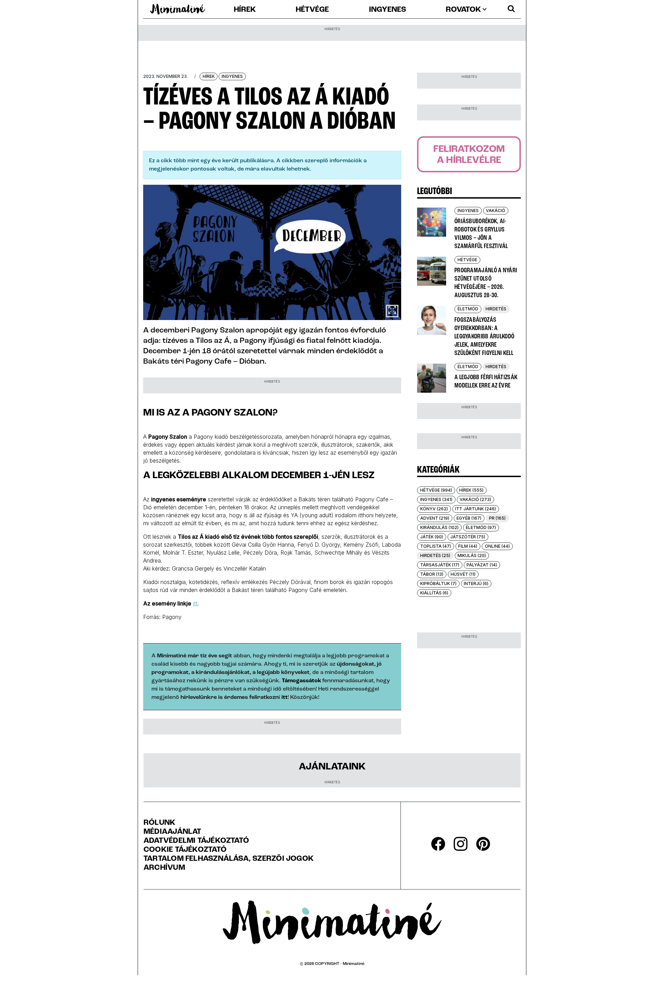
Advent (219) (434, 518)
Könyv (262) (434, 508)
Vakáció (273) (475, 499)
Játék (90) (431, 536)
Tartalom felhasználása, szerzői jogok (229, 859)
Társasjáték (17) (439, 564)
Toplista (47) (435, 546)
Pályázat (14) (482, 564)
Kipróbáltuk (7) (438, 583)
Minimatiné (354, 964)
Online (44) (497, 546)
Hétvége (312, 10)
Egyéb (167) (468, 518)
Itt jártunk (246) (475, 508)
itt (195, 603)
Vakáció (495, 210)
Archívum (164, 868)
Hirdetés (496, 308)
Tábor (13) (431, 574)
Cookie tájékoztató (185, 850)
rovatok (463, 10)
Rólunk (159, 823)
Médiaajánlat (173, 832)
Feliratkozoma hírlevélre (469, 155)
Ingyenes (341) (436, 499)
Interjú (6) (476, 583)
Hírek (245, 10)
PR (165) (497, 518)
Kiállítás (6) (434, 592)
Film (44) (467, 546)
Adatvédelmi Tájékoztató (196, 841)
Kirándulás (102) (439, 527)
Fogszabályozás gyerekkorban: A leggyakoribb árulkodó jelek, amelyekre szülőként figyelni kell (484, 337)
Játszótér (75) (467, 536)
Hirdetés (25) (435, 555)
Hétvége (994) (436, 490)
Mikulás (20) (472, 555)
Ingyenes (387, 10)
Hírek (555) (471, 490)
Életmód (468, 308)
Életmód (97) (481, 527)
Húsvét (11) (463, 574)
